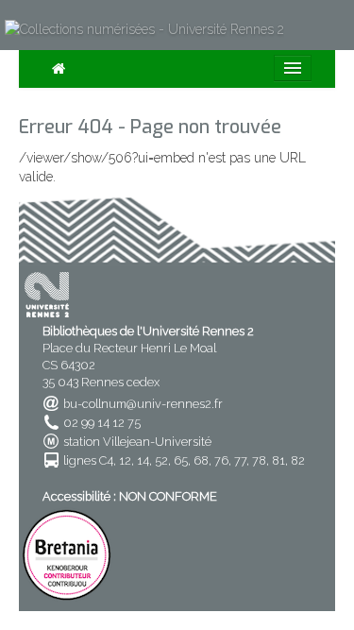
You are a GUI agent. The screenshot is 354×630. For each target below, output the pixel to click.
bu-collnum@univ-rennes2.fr (143, 404)
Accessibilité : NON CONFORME (129, 496)
